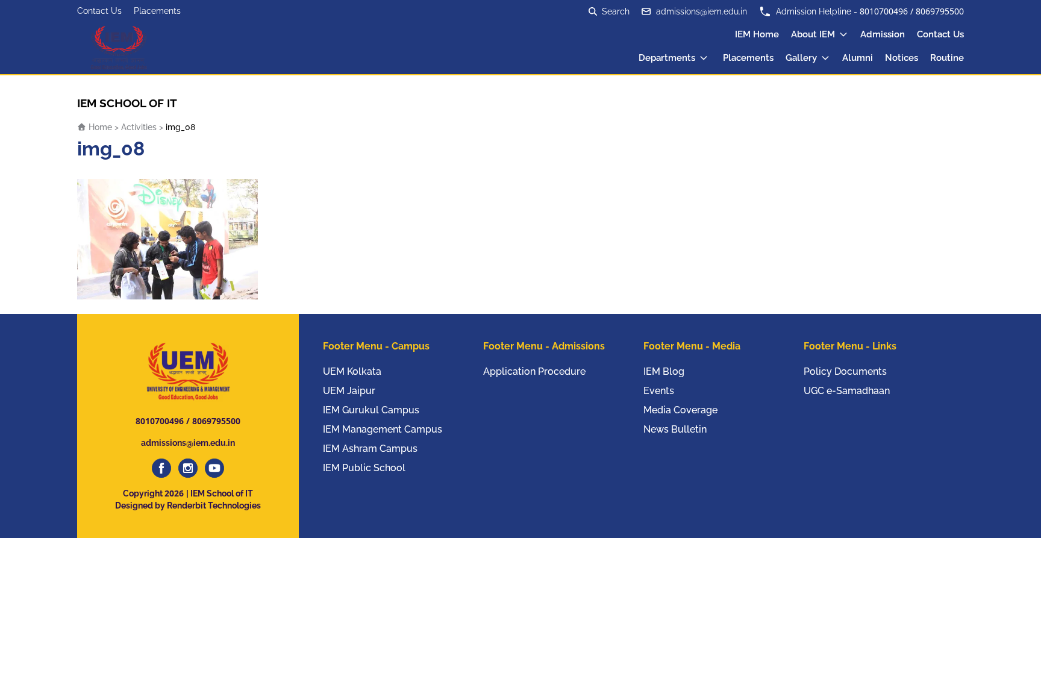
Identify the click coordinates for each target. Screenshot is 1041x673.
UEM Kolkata (352, 371)
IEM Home (757, 34)
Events (658, 390)
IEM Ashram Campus (370, 448)
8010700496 (884, 11)
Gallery (801, 57)
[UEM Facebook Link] (161, 468)
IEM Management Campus (382, 429)
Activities (139, 127)
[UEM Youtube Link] (214, 468)
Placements (157, 11)
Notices (901, 57)
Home (99, 127)
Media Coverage (680, 410)
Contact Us (99, 11)
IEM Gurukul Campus (371, 410)
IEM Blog (663, 371)
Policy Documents (845, 371)
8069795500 (940, 11)
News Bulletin (675, 429)
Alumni (857, 57)
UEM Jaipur (349, 390)
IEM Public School (364, 468)
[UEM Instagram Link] (188, 468)
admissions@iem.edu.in (701, 11)
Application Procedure (534, 371)
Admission (882, 34)
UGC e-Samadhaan (847, 390)
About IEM (813, 34)
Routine (947, 57)
